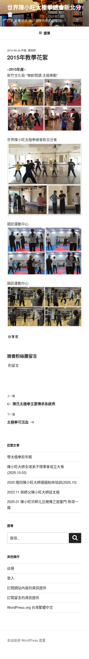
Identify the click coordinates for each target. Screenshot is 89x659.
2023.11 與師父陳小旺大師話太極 (33, 491)
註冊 (10, 568)
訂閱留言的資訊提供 (23, 597)
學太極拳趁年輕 (19, 456)
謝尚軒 (32, 50)
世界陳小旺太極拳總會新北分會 (44, 10)
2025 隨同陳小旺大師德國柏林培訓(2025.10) (42, 482)
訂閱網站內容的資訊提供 (26, 587)
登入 (10, 577)
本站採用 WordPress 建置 (26, 640)
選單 (47, 32)
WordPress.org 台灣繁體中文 (30, 607)
